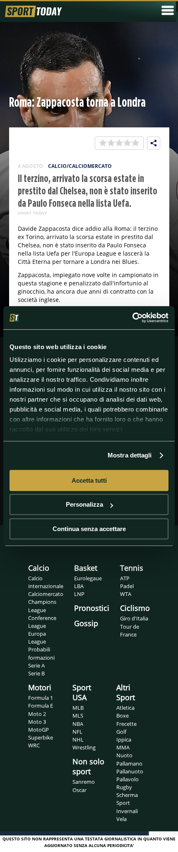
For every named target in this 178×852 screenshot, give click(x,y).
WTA (125, 594)
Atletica (125, 707)
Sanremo (83, 781)
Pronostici (91, 608)
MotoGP (38, 729)
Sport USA (81, 692)
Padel (127, 586)
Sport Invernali (127, 806)
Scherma (127, 795)
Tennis (131, 568)
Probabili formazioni (41, 653)
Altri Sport (125, 692)
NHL (78, 739)
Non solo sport (88, 766)
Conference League (42, 621)
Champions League (42, 605)
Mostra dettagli (130, 455)
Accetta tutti (89, 480)
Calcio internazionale (45, 582)
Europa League (37, 637)
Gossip (86, 623)
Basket (85, 568)
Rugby (124, 787)
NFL (77, 731)
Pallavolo (127, 779)
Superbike (40, 737)
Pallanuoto (129, 771)
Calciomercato (45, 594)
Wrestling (84, 747)
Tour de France (129, 630)
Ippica (123, 739)
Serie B (36, 673)
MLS (77, 715)
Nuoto (124, 755)
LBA (79, 586)
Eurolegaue (88, 578)
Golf (121, 731)
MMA (123, 747)
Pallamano (129, 763)
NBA (77, 724)
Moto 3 (37, 721)
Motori (39, 687)
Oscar (79, 790)
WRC (34, 745)
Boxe (122, 715)
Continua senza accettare (89, 528)
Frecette (126, 724)
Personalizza (84, 504)
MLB (78, 707)
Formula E (40, 705)
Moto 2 (37, 714)
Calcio (38, 568)
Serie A (36, 665)
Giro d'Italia (134, 618)
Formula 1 (40, 697)
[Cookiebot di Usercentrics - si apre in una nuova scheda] (132, 317)
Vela (121, 819)
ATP (125, 578)
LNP (79, 594)
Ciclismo (135, 608)
